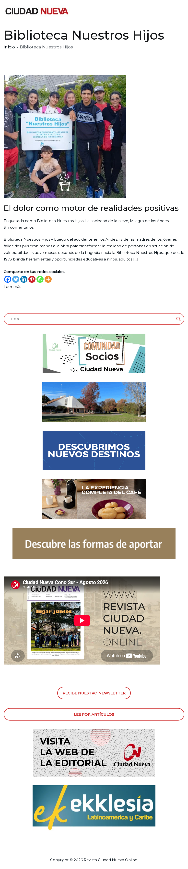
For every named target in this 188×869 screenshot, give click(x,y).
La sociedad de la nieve (106, 220)
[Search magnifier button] (178, 319)
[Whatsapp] (40, 279)
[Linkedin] (23, 279)
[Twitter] (15, 279)
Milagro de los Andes (149, 220)
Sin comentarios (19, 227)
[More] (48, 279)
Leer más (12, 286)
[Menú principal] (179, 11)
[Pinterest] (31, 279)
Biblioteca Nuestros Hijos (60, 220)
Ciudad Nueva (111, 860)
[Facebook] (7, 279)
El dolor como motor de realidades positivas (91, 208)
